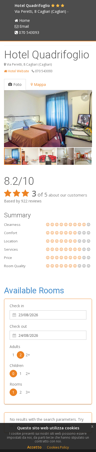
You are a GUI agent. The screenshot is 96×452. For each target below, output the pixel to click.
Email (24, 26)
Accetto (34, 447)
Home (24, 20)
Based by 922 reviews (23, 200)
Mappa (40, 84)
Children (16, 365)
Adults (15, 346)
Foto (17, 84)
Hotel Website (18, 71)
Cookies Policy (58, 447)
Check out (18, 326)
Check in (17, 305)
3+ (28, 392)
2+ (28, 354)
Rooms (16, 384)
